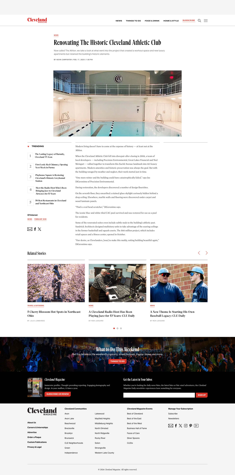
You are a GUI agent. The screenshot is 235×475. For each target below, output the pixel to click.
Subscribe (189, 20)
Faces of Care (133, 433)
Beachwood (70, 423)
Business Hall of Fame (137, 428)
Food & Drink (152, 21)
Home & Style (171, 21)
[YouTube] (196, 425)
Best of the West (134, 423)
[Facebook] (176, 425)
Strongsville (100, 448)
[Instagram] (185, 425)
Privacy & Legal (34, 447)
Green (67, 448)
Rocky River (100, 438)
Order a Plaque (34, 437)
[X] (180, 425)
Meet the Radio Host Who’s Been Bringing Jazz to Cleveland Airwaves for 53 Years (51, 191)
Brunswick (69, 438)
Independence (71, 453)
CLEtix (130, 443)
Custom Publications (37, 442)
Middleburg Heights (104, 423)
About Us (31, 422)
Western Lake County (104, 453)
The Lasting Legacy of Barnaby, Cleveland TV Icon (50, 155)
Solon (97, 443)
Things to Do (133, 21)
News (119, 21)
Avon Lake (69, 418)
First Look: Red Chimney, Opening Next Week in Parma (51, 166)
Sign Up (202, 395)
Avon (67, 413)
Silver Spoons (133, 438)
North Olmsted (101, 428)
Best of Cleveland (135, 413)
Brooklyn (69, 433)
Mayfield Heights (102, 418)
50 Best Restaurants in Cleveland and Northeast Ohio (50, 202)
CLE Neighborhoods (74, 443)
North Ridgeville (102, 433)
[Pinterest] (190, 425)
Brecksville (69, 428)
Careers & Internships (37, 427)
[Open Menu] (206, 21)
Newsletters (173, 418)
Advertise (32, 432)
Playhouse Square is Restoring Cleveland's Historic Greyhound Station (50, 178)
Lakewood (99, 413)
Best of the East (134, 418)
